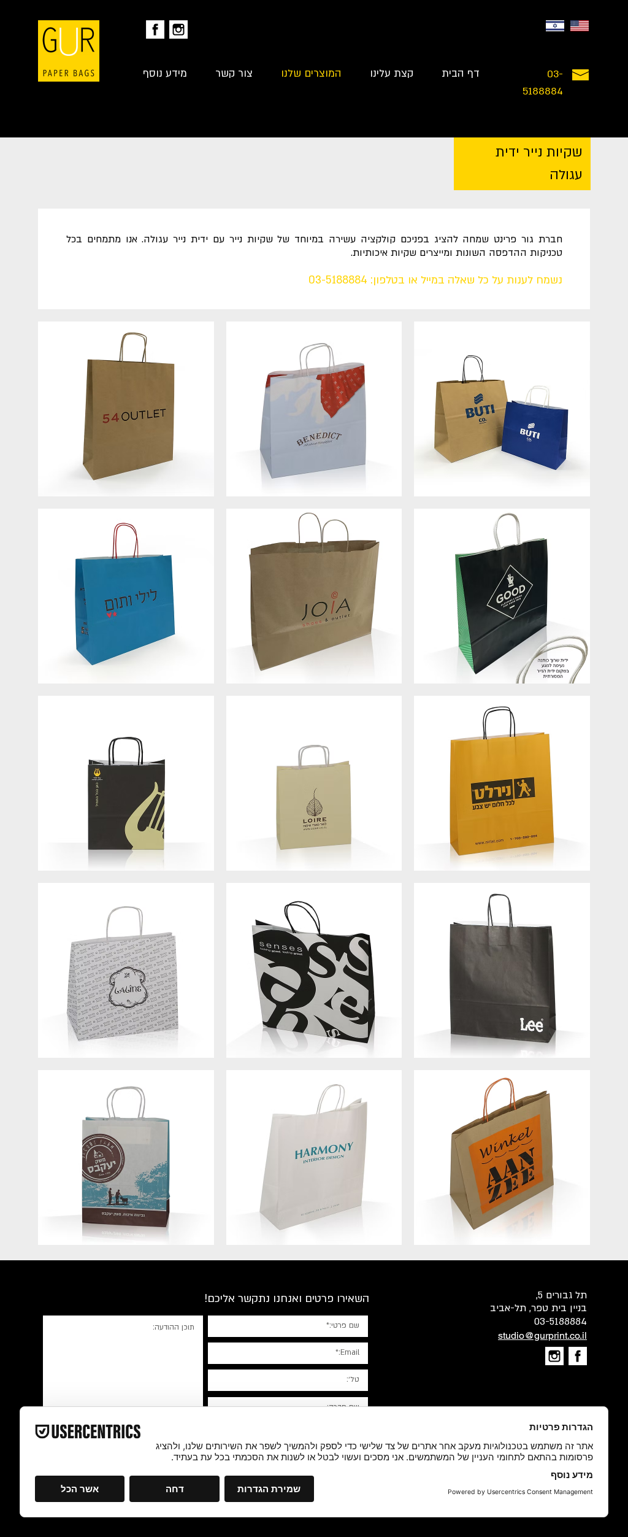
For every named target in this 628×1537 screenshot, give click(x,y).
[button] (126, 409)
